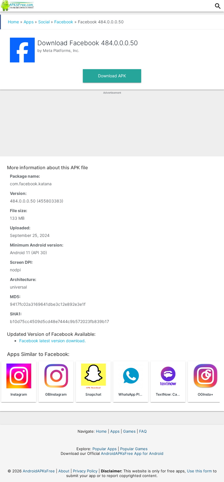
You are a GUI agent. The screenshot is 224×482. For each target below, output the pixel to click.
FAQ (143, 431)
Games (129, 431)
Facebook (63, 21)
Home (13, 21)
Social (44, 21)
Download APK (112, 75)
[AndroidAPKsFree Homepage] (17, 9)
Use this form (199, 471)
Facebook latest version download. (52, 340)
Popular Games (134, 448)
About (63, 471)
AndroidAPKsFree (39, 471)
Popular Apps (104, 448)
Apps (29, 21)
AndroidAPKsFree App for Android (132, 453)
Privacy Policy (85, 471)
